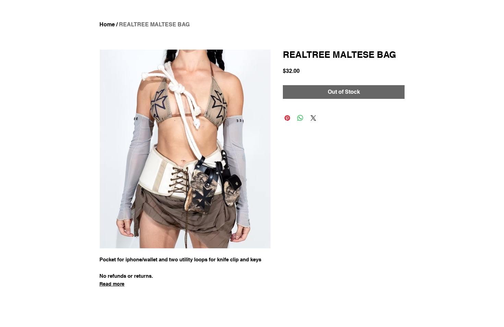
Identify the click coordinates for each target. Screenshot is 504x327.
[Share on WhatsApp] (300, 118)
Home (107, 24)
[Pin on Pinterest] (287, 118)
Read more (111, 284)
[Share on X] (313, 118)
